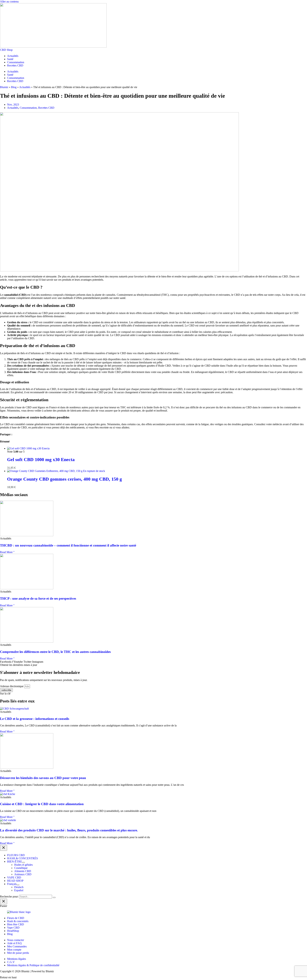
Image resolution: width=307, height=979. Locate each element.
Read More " (7, 552)
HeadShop (13, 930)
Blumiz (4, 87)
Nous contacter (15, 940)
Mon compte (14, 949)
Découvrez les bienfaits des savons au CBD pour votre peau (43, 778)
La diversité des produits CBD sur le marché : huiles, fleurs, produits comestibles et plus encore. (69, 830)
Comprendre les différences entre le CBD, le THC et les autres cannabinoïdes (55, 652)
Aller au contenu (9, 1)
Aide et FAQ (14, 943)
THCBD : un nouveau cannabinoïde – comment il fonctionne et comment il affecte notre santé (68, 545)
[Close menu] (3, 848)
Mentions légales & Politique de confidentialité (33, 965)
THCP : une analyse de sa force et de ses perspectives (38, 598)
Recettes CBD (15, 65)
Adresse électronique (12, 686)
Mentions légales (16, 958)
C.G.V (11, 962)
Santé (10, 59)
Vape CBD (13, 927)
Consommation (15, 62)
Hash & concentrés (17, 921)
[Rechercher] (54, 897)
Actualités (12, 55)
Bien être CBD (15, 924)
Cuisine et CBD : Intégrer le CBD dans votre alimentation (42, 804)
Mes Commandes (17, 946)
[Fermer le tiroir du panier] (3, 901)
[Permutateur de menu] (23, 862)
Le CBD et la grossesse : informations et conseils (34, 719)
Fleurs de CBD (15, 917)
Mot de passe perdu (18, 952)
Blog (14, 87)
